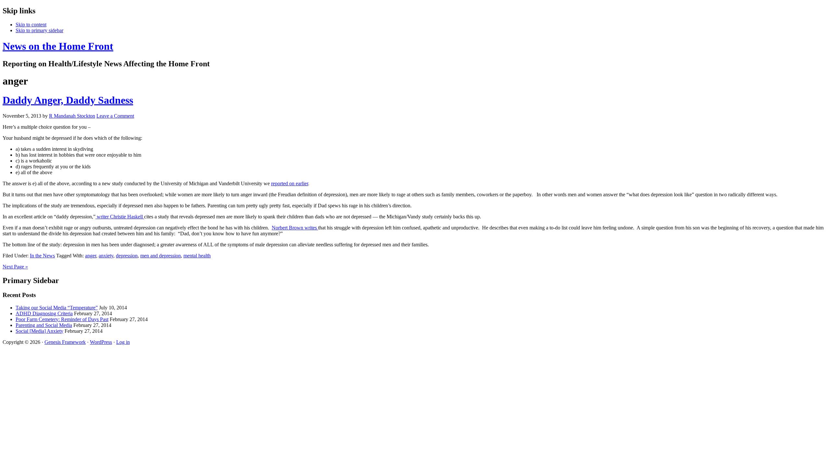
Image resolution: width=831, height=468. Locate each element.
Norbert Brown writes (295, 227)
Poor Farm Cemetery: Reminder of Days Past (62, 319)
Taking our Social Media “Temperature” (57, 307)
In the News (42, 255)
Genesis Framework (65, 342)
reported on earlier (289, 183)
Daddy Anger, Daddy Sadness (68, 100)
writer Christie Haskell (119, 216)
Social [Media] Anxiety (39, 331)
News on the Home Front (58, 46)
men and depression (160, 255)
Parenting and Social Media (44, 325)
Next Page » (15, 266)
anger (90, 255)
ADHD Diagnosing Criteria (44, 313)
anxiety (106, 255)
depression (127, 255)
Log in (123, 342)
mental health (197, 255)
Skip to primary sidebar (39, 30)
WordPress (101, 342)
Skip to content (31, 24)
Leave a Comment (115, 116)
